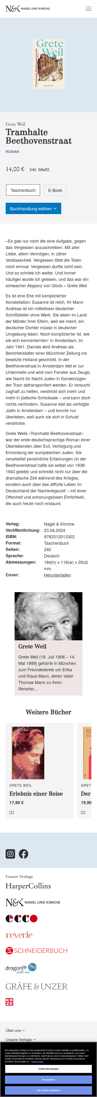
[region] (48, 1069)
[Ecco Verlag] (21, 921)
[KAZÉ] (9, 1004)
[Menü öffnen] (88, 9)
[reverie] (19, 937)
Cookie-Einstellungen (48, 1068)
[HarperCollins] (28, 888)
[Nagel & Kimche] (33, 904)
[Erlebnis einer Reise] (39, 770)
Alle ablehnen (48, 1079)
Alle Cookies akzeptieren (49, 1090)
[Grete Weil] (48, 644)
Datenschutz (37, 1061)
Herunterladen (57, 575)
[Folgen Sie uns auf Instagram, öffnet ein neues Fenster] (10, 854)
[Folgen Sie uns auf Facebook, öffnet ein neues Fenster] (23, 854)
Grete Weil (15, 124)
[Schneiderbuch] (36, 953)
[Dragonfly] (21, 972)
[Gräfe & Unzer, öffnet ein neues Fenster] (37, 988)
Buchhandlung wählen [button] (31, 208)
